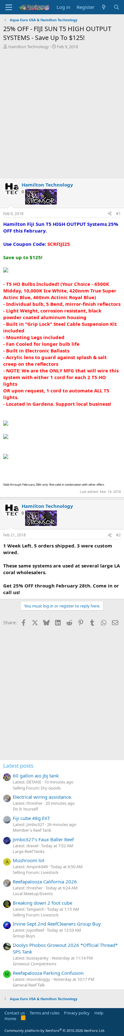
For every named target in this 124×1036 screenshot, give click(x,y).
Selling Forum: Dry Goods (37, 788)
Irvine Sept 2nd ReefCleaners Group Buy (57, 924)
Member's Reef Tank (32, 830)
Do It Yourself (25, 809)
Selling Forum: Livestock (36, 872)
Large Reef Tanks (29, 851)
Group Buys (24, 936)
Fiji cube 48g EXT (31, 818)
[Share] (110, 214)
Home (10, 1018)
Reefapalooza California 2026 (45, 881)
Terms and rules (44, 1013)
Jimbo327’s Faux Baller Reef (43, 839)
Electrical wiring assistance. (42, 797)
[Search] (116, 7)
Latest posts (18, 765)
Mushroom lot (28, 860)
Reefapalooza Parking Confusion (48, 973)
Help (98, 1013)
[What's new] (104, 7)
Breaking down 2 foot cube (42, 903)
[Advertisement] (62, 114)
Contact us (14, 1013)
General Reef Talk (29, 985)
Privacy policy (77, 1013)
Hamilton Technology (28, 46)
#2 (118, 535)
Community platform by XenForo (54, 1030)
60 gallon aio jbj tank (36, 775)
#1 (118, 213)
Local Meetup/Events (33, 893)
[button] (8, 7)
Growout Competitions (34, 964)
